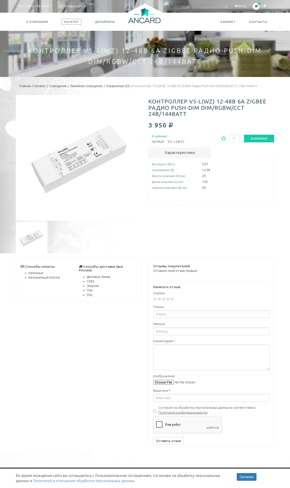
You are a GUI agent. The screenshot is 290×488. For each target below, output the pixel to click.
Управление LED (118, 86)
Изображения (164, 376)
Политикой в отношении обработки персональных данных (83, 481)
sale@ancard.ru (75, 6)
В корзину (259, 138)
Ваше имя (161, 390)
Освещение (58, 86)
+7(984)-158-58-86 (35, 6)
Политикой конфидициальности (183, 412)
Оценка (159, 293)
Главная (25, 86)
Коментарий (164, 341)
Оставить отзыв (168, 441)
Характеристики (180, 152)
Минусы (159, 324)
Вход (242, 6)
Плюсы (158, 307)
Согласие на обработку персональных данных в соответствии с (207, 410)
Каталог (40, 86)
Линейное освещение (86, 86)
